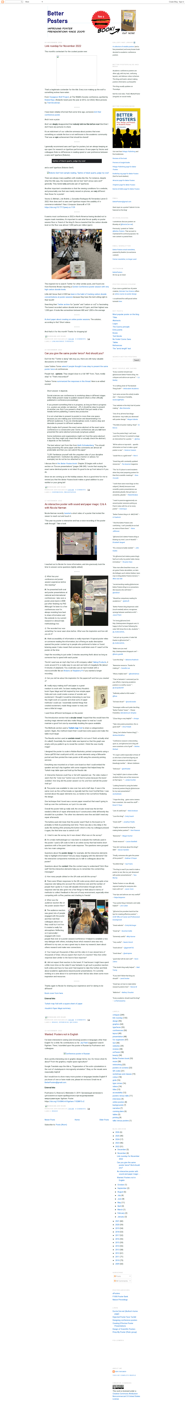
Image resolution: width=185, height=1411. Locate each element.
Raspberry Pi (78, 671)
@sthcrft (126, 601)
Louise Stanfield (131, 841)
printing (116, 1117)
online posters (118, 1102)
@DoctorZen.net (126, 224)
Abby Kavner (131, 936)
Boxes (115, 333)
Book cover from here (54, 993)
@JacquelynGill (118, 688)
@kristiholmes (134, 674)
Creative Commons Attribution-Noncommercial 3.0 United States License (126, 1396)
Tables (115, 342)
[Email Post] (88, 339)
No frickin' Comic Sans (122, 339)
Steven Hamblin (123, 850)
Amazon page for (124, 180)
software (116, 1052)
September (122, 1188)
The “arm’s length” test (122, 349)
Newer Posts (50, 1120)
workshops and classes (122, 1074)
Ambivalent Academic (131, 389)
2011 (117, 1257)
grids (115, 1080)
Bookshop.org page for (125, 174)
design (55, 1022)
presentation (70, 492)
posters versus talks (121, 1096)
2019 (117, 1228)
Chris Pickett (126, 727)
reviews (116, 1049)
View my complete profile (124, 1375)
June (120, 1199)
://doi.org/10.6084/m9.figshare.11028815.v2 (66, 1101)
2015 (117, 1243)
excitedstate (117, 794)
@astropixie (127, 953)
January (121, 1217)
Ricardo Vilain (127, 562)
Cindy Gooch (129, 816)
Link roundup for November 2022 (63, 46)
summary (58, 1008)
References (117, 345)
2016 (117, 1239)
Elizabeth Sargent (119, 542)
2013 (117, 1250)
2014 (117, 1246)
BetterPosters (117, 272)
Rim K (136, 456)
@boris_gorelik (118, 654)
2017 (117, 1235)
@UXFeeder (126, 769)
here (120, 301)
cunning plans (118, 1111)
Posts (118, 1276)
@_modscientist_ (119, 632)
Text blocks (117, 336)
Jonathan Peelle (129, 822)
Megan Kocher (127, 836)
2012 (117, 1253)
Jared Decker (124, 978)
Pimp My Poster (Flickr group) (125, 1332)
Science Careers (130, 450)
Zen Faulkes (120, 1371)
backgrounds (118, 1105)
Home (77, 1120)
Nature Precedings (120, 1300)
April (120, 1206)
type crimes (117, 1083)
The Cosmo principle (121, 327)
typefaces (69, 341)
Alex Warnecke (125, 408)
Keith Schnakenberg (86, 445)
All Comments (122, 1281)
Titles (115, 317)
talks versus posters (121, 1121)
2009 (117, 1264)
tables (115, 1114)
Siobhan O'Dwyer (131, 858)
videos (115, 1086)
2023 (117, 1143)
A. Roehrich (117, 517)
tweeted (67, 513)
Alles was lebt (117, 579)
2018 (117, 1232)
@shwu (137, 439)
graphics (116, 1024)
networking (117, 1065)
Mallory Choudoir (128, 992)
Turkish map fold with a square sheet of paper (63, 1004)
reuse (115, 1061)
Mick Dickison (133, 811)
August (121, 1192)
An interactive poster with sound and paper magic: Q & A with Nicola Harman (75, 506)
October (121, 1185)
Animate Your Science (127, 291)
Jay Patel (84, 1043)
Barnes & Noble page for (126, 189)
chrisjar (136, 718)
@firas (115, 696)
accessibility (117, 1093)
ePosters (116, 1293)
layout (115, 1033)
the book (67, 464)
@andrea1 (116, 593)
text (114, 1043)
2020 (117, 1225)
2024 (117, 1139)
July (119, 1195)
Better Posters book (121, 1058)
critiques (116, 1015)
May (119, 1203)
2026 (117, 1132)
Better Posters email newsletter (124, 250)
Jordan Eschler (130, 780)
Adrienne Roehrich (131, 660)
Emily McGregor (130, 925)
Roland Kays (50, 100)
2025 (117, 1136)
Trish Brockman (53, 103)
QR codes (74, 1022)
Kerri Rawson (135, 830)
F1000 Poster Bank (120, 1297)
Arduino (67, 671)
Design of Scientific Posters (124, 1329)
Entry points (117, 330)
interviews (64, 1022)
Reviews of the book (120, 158)
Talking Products (99, 662)
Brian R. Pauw (117, 805)
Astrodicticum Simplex (128, 713)
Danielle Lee (125, 668)
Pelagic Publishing (128, 151)
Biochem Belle (127, 931)
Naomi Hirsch (128, 942)
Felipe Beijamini (119, 897)
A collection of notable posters (123, 46)
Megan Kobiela (132, 419)
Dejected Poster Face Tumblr (124, 1317)
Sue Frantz (129, 864)
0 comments (80, 339)
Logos (115, 324)
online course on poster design (126, 294)
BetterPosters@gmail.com (55, 1082)
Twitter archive (64, 304)
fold (75, 728)
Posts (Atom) (61, 1125)
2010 (117, 1260)
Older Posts (104, 1120)
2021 (117, 1221)
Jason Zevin (129, 889)
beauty (115, 1055)
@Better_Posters (118, 231)
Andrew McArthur (119, 735)
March (120, 1210)
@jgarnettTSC (129, 948)
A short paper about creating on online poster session (67, 319)
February (121, 1213)
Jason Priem (117, 615)
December (122, 1150)
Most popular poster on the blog (126, 314)
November (122, 1153)
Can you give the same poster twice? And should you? (74, 353)
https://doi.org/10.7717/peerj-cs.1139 (60, 207)
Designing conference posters (125, 1320)
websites (116, 1046)
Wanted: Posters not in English (61, 1034)
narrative (116, 1108)
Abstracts (117, 321)
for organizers (118, 1040)
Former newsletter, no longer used (124, 259)
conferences (57, 492)
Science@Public (118, 400)
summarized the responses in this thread (73, 381)
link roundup (58, 341)
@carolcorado (131, 702)
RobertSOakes (133, 495)
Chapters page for (124, 185)
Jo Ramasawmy (119, 1001)
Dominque (123, 509)
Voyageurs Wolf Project (59, 97)
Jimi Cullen (124, 906)
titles (115, 1089)
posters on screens (120, 1068)
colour (115, 1077)
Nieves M (134, 987)
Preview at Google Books (121, 162)
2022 (117, 1147)
